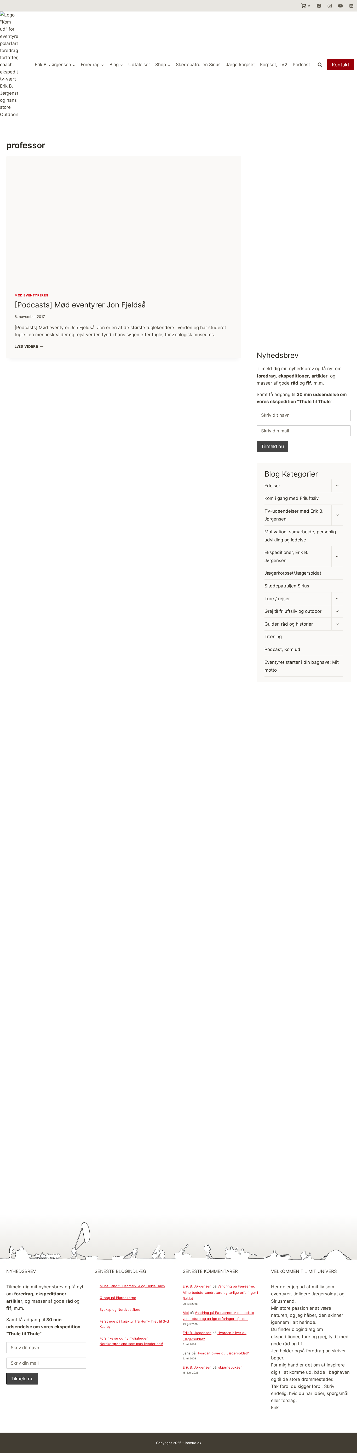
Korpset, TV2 (273, 64)
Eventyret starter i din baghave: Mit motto (301, 666)
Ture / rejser (277, 598)
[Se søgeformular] (320, 65)
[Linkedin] (351, 5)
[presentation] (123, 220)
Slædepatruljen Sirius (198, 64)
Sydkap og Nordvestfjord (120, 1309)
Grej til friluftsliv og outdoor (292, 611)
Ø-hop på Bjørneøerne (118, 1298)
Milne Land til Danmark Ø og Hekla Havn (132, 1286)
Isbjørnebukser (229, 1367)
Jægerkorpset (240, 64)
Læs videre (29, 346)
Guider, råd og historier (288, 624)
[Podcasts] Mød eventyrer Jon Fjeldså (80, 304)
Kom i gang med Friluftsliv (291, 498)
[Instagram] (329, 5)
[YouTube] (340, 5)
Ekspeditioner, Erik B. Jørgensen (286, 556)
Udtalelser (139, 64)
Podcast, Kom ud (282, 649)
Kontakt (340, 64)
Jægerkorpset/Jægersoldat (292, 573)
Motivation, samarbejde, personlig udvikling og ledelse (300, 535)
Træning (273, 636)
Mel (186, 1313)
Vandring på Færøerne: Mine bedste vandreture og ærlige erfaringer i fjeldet (220, 1292)
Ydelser (272, 485)
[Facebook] (318, 5)
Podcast (301, 64)
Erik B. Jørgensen (197, 1286)
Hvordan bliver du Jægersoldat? (223, 1353)
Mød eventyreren (31, 295)
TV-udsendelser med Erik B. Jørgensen (294, 515)
